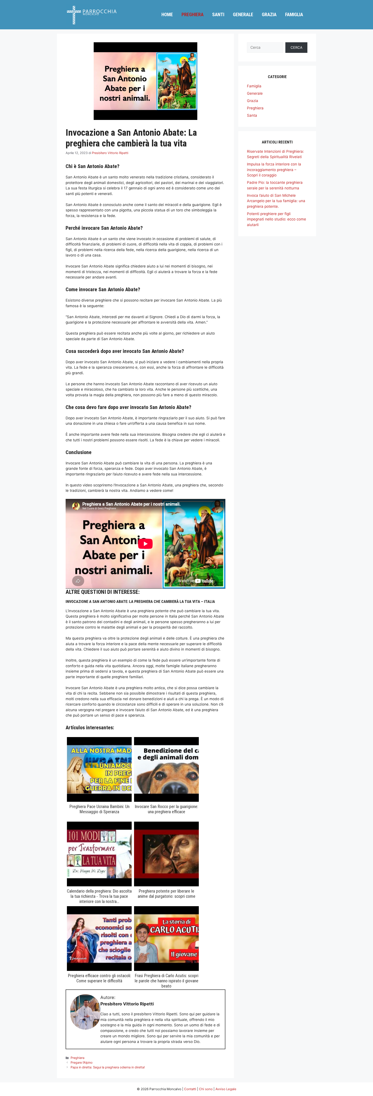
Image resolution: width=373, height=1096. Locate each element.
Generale (243, 14)
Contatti (190, 1089)
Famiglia (294, 14)
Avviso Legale (225, 1089)
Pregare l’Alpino (82, 1062)
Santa (252, 115)
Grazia (269, 14)
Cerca (296, 47)
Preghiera (193, 14)
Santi (218, 14)
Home (167, 14)
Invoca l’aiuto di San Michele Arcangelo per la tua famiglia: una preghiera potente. (276, 201)
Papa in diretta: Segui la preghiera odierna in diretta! (108, 1067)
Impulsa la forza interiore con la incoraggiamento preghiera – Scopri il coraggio (274, 169)
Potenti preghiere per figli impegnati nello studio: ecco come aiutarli (276, 219)
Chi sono (206, 1089)
